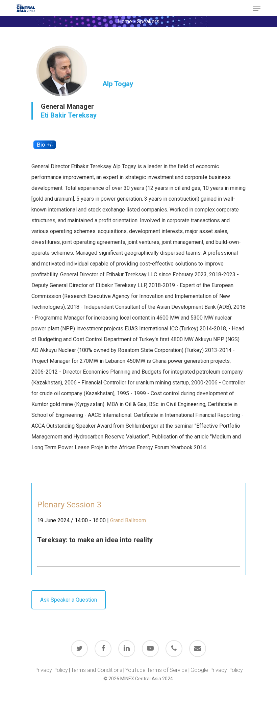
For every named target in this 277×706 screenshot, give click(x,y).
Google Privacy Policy (217, 670)
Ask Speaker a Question (68, 600)
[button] (256, 8)
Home (125, 21)
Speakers (148, 21)
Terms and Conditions (96, 670)
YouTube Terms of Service (156, 670)
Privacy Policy (51, 670)
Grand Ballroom (128, 520)
